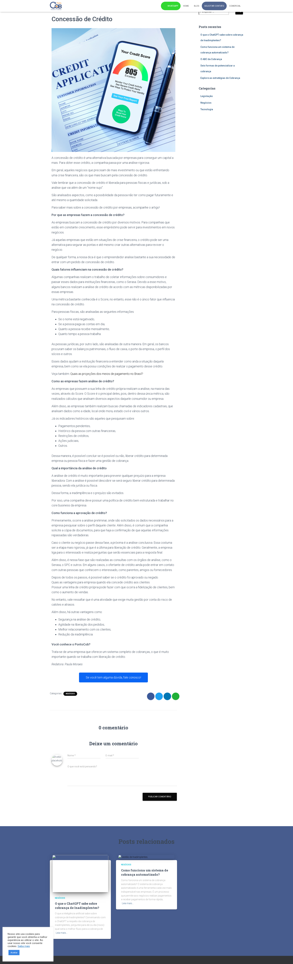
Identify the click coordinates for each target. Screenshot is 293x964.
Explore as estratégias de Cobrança (220, 78)
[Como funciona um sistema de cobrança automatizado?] (133, 856)
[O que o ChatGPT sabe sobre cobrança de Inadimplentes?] (80, 873)
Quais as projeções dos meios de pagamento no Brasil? (106, 374)
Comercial (235, 6)
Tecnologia (206, 109)
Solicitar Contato (214, 6)
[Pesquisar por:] (217, 14)
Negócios (70, 694)
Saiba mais (24, 946)
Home (186, 6)
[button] (113, 677)
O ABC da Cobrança (211, 59)
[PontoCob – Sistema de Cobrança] (55, 6)
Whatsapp (173, 6)
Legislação (206, 96)
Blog (196, 6)
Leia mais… (61, 932)
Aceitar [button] (14, 952)
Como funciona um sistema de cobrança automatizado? (144, 872)
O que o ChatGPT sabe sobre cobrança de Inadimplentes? (77, 905)
